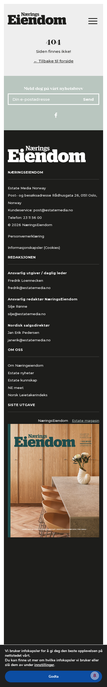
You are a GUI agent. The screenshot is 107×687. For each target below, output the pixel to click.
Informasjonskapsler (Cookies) (34, 247)
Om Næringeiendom (25, 365)
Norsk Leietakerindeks (28, 395)
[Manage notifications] (95, 675)
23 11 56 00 (33, 217)
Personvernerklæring (26, 236)
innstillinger (44, 665)
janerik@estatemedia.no (29, 340)
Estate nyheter (21, 373)
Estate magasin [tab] (85, 420)
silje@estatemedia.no (27, 314)
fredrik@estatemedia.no (29, 288)
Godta (54, 676)
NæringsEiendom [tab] (53, 420)
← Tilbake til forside (53, 61)
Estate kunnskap (22, 380)
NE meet (16, 388)
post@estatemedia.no (53, 210)
